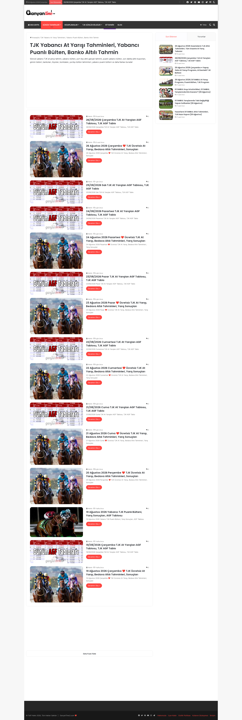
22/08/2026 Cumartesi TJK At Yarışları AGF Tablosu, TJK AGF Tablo (113, 343)
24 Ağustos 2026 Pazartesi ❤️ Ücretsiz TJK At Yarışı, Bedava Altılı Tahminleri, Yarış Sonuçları (115, 239)
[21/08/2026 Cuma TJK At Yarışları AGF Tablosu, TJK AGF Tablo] (56, 414)
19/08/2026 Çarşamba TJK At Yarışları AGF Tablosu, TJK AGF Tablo (113, 546)
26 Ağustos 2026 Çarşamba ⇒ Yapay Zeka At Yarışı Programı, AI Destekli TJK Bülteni (193, 70)
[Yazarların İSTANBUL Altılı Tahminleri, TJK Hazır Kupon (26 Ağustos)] (166, 115)
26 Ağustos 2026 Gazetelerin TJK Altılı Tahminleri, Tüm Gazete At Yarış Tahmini (192, 49)
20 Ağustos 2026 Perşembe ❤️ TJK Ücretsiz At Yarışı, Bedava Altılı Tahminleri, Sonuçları (115, 474)
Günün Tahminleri (51, 25)
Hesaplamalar (71, 25)
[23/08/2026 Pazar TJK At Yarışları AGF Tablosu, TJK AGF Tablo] (56, 283)
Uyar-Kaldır (172, 715)
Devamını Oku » (94, 132)
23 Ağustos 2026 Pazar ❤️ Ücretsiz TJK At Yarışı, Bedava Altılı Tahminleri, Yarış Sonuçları (116, 304)
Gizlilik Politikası (184, 715)
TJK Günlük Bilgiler (91, 25)
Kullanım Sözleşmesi (200, 715)
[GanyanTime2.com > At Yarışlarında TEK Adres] (40, 13)
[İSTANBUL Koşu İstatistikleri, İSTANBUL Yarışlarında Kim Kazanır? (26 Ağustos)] (166, 93)
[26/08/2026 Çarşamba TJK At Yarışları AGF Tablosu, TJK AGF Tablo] (56, 126)
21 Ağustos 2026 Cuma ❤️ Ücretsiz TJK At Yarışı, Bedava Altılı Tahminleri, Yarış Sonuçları (116, 435)
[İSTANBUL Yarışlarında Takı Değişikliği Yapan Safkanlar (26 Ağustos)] (166, 104)
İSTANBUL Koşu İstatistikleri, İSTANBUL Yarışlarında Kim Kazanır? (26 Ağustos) (193, 90)
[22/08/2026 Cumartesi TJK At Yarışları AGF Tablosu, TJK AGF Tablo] (56, 348)
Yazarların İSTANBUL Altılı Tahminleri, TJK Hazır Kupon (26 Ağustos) (191, 113)
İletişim (212, 715)
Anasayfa (35, 38)
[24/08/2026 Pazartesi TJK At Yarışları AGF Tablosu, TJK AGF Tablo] (56, 217)
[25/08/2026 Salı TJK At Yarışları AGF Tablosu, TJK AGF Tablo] (56, 191)
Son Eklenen (171, 36)
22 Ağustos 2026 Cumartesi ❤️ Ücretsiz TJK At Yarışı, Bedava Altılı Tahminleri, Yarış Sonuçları (115, 369)
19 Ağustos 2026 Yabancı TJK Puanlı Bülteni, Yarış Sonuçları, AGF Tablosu (114, 513)
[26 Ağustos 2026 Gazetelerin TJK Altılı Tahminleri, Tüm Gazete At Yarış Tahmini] (166, 49)
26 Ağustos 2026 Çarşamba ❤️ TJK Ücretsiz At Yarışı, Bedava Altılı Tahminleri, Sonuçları (115, 147)
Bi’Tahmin (109, 25)
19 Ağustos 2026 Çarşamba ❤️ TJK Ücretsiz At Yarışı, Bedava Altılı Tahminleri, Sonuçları (115, 572)
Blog (120, 25)
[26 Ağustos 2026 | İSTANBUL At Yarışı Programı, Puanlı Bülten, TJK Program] (166, 82)
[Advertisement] (89, 84)
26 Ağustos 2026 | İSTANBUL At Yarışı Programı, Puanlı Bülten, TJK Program (192, 81)
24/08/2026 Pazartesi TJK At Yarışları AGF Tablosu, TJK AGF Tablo (113, 212)
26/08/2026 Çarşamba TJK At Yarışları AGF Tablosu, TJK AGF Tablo (113, 121)
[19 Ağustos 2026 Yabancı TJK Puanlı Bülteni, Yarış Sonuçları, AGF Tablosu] (56, 522)
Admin (90, 116)
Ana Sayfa (34, 25)
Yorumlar (202, 36)
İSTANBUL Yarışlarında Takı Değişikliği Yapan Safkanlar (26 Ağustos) (192, 101)
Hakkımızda (161, 715)
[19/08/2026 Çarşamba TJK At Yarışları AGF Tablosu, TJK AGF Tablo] (56, 551)
